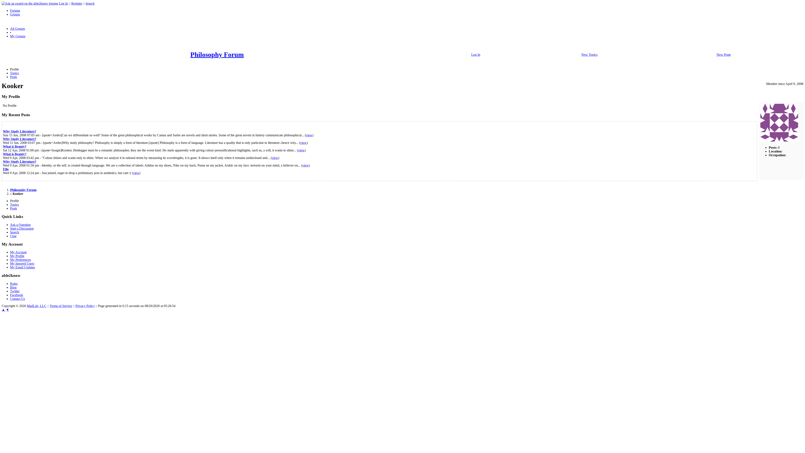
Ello (6, 169)
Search (90, 3)
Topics (14, 73)
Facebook (16, 295)
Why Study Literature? (19, 131)
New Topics (589, 54)
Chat (13, 236)
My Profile (17, 256)
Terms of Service (61, 306)
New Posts (724, 54)
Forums (15, 10)
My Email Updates (22, 267)
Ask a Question (20, 224)
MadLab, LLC (36, 306)
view (309, 135)
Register (76, 3)
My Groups (17, 36)
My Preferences (20, 260)
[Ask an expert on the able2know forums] (30, 3)
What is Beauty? (14, 146)
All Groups (17, 28)
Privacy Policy (85, 306)
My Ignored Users (22, 263)
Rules (14, 283)
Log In (63, 3)
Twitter (14, 291)
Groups (15, 14)
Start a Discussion (22, 228)
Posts (13, 77)
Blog (13, 287)
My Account (18, 252)
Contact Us (17, 299)
